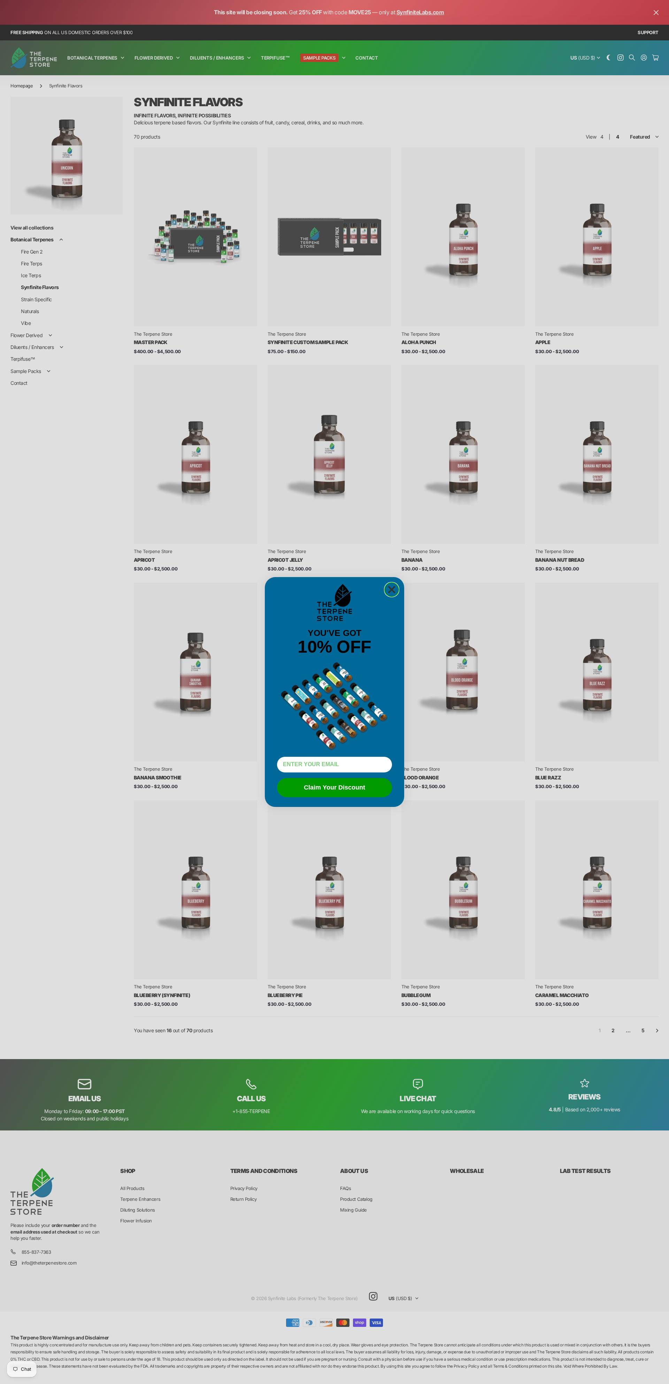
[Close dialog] (392, 590)
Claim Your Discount (334, 787)
